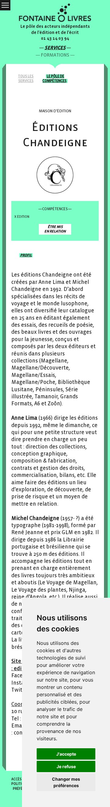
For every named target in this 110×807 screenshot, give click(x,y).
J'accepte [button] (66, 754)
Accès (16, 779)
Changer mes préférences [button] (66, 782)
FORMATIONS (55, 55)
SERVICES (55, 47)
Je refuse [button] (66, 766)
